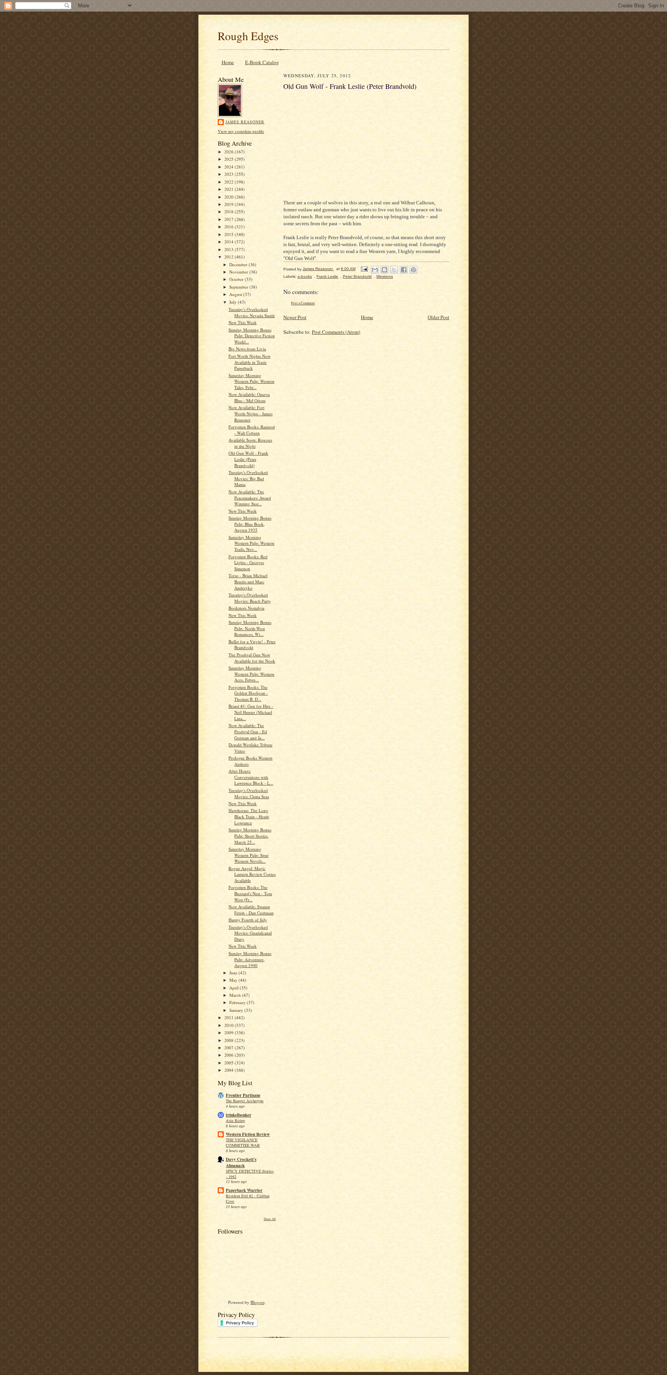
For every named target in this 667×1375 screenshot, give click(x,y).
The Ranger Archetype (245, 1100)
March (235, 995)
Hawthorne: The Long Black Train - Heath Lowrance (249, 816)
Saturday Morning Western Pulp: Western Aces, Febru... (251, 674)
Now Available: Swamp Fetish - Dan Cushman (251, 910)
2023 (229, 174)
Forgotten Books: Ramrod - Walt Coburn (252, 430)
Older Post (438, 317)
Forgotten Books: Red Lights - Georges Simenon (248, 562)
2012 (229, 257)
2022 (229, 182)
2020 (229, 197)
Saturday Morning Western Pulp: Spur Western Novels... (249, 855)
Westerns (384, 276)
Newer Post (294, 317)
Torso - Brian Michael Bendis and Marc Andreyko (248, 581)
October (237, 279)
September (239, 287)
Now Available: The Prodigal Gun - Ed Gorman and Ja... (248, 731)
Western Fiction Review (248, 1134)
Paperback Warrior (244, 1190)
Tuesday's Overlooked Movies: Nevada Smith (252, 312)
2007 (229, 1047)
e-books (305, 276)
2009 (229, 1032)
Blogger (257, 1302)
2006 (229, 1055)
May (234, 980)
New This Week (243, 322)
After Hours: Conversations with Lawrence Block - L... (251, 777)
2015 (229, 234)
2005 (229, 1063)
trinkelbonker (238, 1115)
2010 (229, 1025)
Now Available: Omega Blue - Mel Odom (249, 397)
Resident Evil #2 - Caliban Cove (247, 1198)
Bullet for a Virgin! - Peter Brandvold (252, 645)
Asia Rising (235, 1120)
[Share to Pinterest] (413, 270)
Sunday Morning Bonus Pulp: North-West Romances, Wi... (250, 628)
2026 (229, 152)
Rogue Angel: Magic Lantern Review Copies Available (252, 874)
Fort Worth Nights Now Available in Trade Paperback (250, 362)
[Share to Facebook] (404, 270)
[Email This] (375, 270)
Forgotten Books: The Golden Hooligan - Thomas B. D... (248, 693)
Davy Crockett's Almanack (241, 1162)
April (234, 988)
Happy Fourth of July (248, 920)
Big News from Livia (247, 349)
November (239, 272)
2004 (229, 1070)
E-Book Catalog (262, 62)
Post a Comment (303, 303)
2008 (229, 1040)
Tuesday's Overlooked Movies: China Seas (249, 793)
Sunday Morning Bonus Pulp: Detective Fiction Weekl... (252, 336)
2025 (229, 159)
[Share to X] (394, 270)
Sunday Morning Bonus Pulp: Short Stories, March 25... (250, 836)
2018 (229, 211)
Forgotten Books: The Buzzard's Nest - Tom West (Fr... (250, 893)
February (238, 1002)
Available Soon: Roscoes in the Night (250, 443)
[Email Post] (364, 269)
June (234, 973)
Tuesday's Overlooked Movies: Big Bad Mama (248, 478)
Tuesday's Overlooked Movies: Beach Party (250, 598)
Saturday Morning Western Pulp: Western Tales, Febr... (251, 381)
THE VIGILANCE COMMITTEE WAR (243, 1142)
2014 (229, 242)
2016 (229, 226)
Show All (270, 1219)
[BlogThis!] (384, 270)
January (236, 1010)
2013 (229, 249)
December (239, 264)
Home (228, 62)
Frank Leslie (327, 276)
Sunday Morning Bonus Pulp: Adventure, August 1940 (250, 959)
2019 (229, 204)
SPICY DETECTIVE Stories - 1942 (250, 1173)
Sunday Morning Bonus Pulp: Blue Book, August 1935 (250, 524)
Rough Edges (248, 35)
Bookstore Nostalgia (246, 608)
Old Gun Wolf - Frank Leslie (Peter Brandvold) (248, 459)
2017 (229, 219)
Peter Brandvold (357, 276)
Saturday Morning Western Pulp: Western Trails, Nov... (251, 543)
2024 (229, 167)
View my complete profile (241, 131)
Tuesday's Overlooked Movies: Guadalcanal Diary (250, 933)
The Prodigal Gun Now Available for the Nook (252, 658)
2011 (229, 1017)
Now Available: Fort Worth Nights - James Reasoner (251, 413)
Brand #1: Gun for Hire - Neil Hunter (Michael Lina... (251, 712)
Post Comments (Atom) (336, 331)
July (233, 302)
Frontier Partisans (243, 1095)
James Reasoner (244, 121)
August (236, 294)
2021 (229, 189)
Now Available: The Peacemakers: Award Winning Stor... (250, 497)
